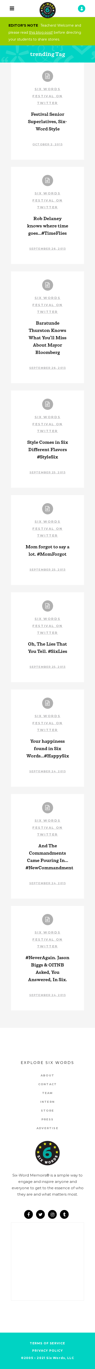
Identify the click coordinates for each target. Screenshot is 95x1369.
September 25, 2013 (47, 472)
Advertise (47, 1128)
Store (47, 1110)
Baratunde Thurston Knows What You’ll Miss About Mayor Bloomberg (47, 337)
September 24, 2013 (47, 771)
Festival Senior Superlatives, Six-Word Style (47, 121)
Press (47, 1119)
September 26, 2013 (47, 248)
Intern (47, 1102)
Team (47, 1093)
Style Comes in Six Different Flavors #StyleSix (47, 449)
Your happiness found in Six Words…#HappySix (47, 748)
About (47, 1075)
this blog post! (41, 32)
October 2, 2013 (47, 144)
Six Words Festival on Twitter (47, 96)
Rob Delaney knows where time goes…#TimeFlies (47, 226)
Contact (47, 1084)
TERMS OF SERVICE (47, 1343)
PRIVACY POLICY (47, 1350)
